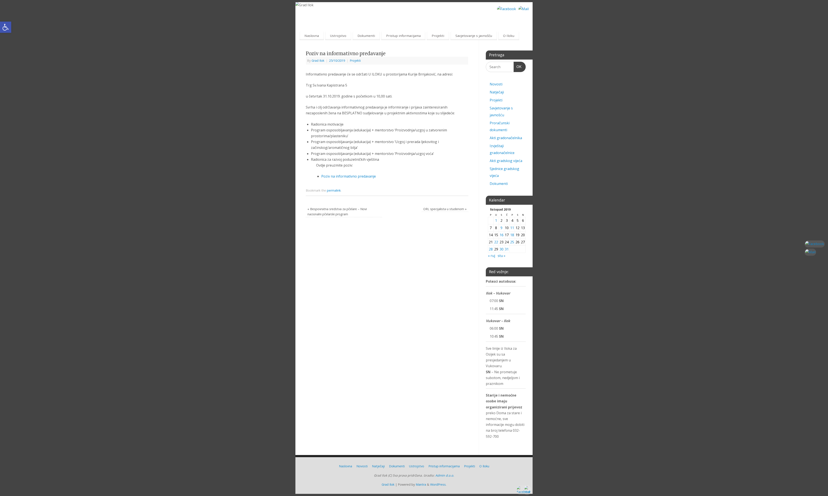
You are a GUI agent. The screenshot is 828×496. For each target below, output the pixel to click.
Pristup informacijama (403, 35)
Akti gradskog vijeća (506, 160)
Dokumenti (366, 35)
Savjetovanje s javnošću (473, 35)
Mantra (421, 484)
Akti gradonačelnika (506, 137)
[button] (5, 27)
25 (512, 242)
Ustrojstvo (338, 35)
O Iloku (508, 35)
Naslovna (311, 35)
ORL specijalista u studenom (445, 209)
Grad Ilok (318, 60)
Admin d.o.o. (444, 475)
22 (496, 242)
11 (512, 227)
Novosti (496, 84)
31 (507, 249)
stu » (501, 255)
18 (512, 235)
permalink (334, 190)
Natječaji (497, 92)
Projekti (438, 35)
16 (501, 235)
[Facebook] (506, 9)
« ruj (491, 255)
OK (518, 67)
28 (491, 249)
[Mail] (523, 9)
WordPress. (438, 484)
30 (501, 249)
